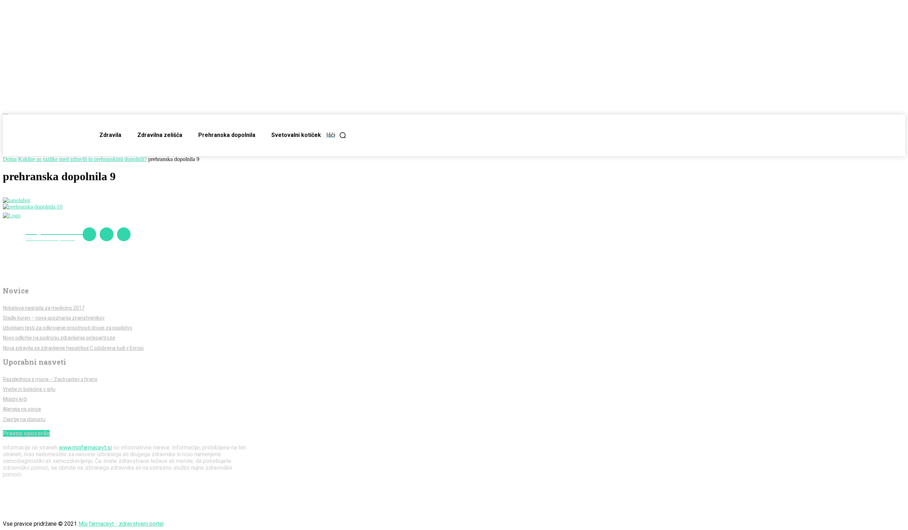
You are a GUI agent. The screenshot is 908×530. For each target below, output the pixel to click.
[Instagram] (106, 234)
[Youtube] (124, 234)
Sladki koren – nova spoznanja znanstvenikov (54, 318)
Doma (10, 159)
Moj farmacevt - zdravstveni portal (121, 523)
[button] (336, 135)
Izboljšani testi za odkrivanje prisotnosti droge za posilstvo (67, 328)
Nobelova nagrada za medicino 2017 (43, 308)
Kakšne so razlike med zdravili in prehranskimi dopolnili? (82, 159)
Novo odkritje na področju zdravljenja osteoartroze (59, 338)
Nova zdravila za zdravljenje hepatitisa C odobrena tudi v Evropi (73, 348)
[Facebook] (89, 234)
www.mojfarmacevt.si (85, 447)
